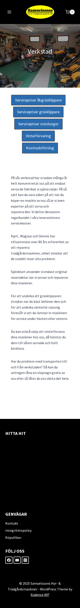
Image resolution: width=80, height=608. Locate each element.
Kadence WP (40, 594)
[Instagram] (25, 560)
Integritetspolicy (18, 530)
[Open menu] (9, 11)
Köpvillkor (13, 537)
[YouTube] (17, 560)
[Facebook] (8, 560)
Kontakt (11, 523)
